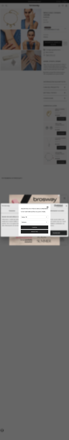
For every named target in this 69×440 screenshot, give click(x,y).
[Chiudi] (47, 207)
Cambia (34, 227)
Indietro (34, 231)
